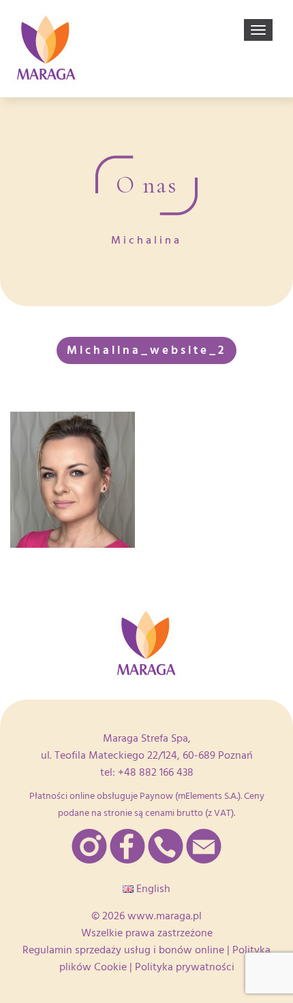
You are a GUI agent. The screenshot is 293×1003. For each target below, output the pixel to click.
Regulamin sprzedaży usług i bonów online (123, 949)
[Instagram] (89, 846)
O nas (146, 185)
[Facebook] (127, 846)
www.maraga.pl (164, 915)
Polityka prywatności (184, 966)
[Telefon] (165, 846)
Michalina (146, 240)
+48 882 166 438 (156, 772)
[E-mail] (203, 846)
